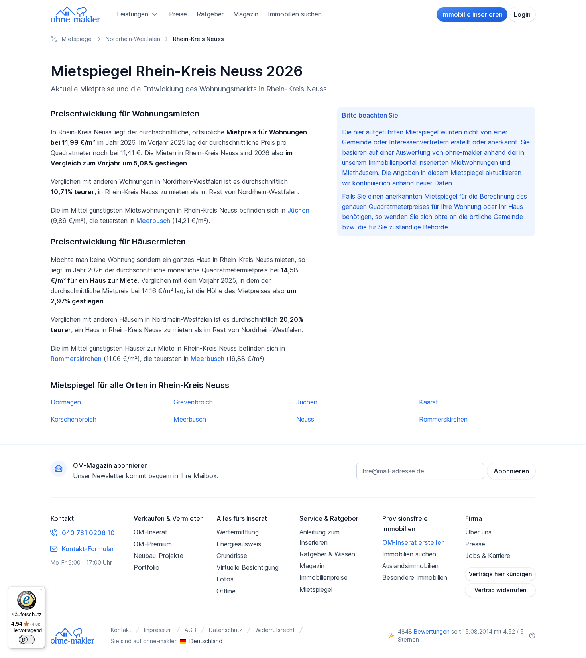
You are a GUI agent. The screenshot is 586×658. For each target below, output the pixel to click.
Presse (475, 544)
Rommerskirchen (76, 358)
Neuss (305, 419)
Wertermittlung (237, 532)
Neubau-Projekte (158, 555)
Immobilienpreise (323, 577)
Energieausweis (238, 544)
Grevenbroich (193, 402)
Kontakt (121, 629)
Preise (178, 14)
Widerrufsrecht (275, 629)
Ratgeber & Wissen (327, 554)
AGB (190, 629)
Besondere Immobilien (414, 577)
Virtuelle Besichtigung (247, 567)
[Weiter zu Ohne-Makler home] (73, 636)
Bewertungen (432, 631)
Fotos (225, 579)
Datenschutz (225, 629)
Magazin (245, 14)
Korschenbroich (73, 419)
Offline (226, 591)
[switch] (27, 639)
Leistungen (132, 14)
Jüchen (298, 210)
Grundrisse (231, 555)
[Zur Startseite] (76, 14)
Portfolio (146, 567)
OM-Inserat (150, 532)
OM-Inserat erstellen (413, 542)
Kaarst (428, 402)
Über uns (478, 532)
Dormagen (66, 402)
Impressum (158, 629)
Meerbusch (153, 221)
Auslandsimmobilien (410, 566)
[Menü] (40, 591)
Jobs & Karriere (487, 555)
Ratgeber (210, 14)
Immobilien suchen (295, 14)
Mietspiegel (315, 589)
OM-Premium (153, 544)
